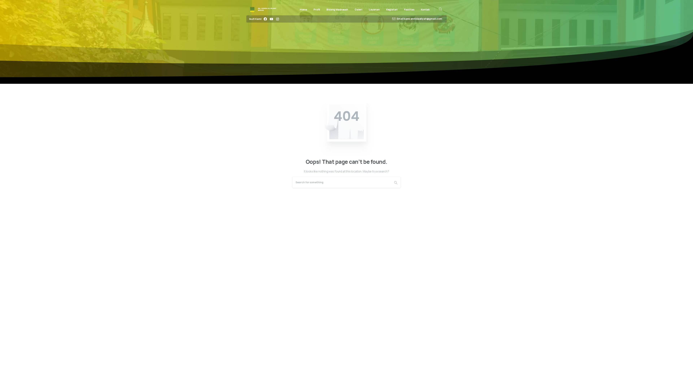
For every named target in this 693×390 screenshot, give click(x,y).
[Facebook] (265, 19)
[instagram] (277, 19)
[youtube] (271, 19)
